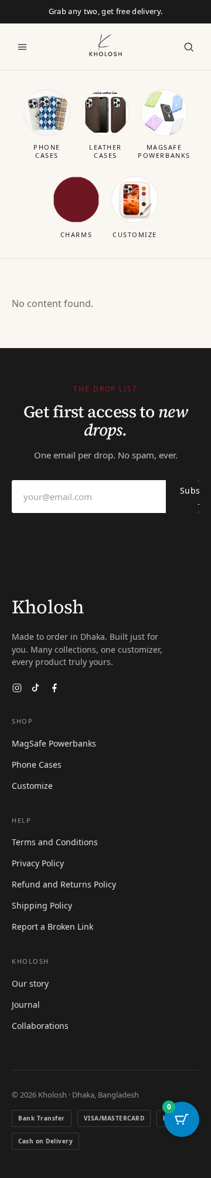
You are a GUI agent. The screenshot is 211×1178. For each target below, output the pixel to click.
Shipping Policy (42, 905)
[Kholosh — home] (105, 45)
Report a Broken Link (52, 926)
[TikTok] (35, 688)
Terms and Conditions (55, 842)
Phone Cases (37, 764)
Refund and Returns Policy (64, 884)
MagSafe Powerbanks (54, 743)
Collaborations (40, 1025)
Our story (30, 983)
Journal (26, 1004)
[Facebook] (54, 688)
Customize (32, 785)
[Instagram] (17, 688)
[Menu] (22, 47)
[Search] (188, 47)
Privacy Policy (38, 863)
